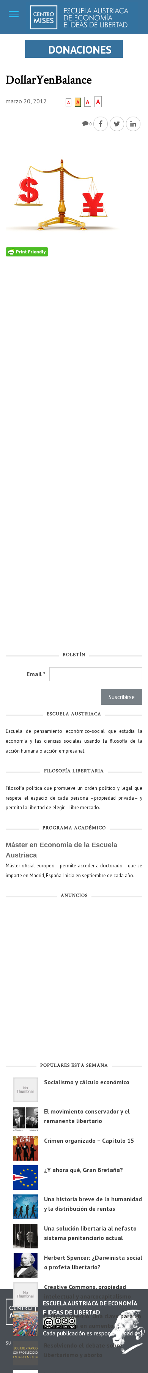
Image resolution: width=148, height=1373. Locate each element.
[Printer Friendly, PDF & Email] (27, 251)
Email (36, 674)
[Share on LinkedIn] (133, 124)
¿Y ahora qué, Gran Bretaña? (83, 1170)
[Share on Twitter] (117, 124)
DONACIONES (80, 50)
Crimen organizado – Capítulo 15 (89, 1140)
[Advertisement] (74, 982)
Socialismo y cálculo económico (86, 1082)
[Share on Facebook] (100, 124)
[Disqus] (74, 351)
